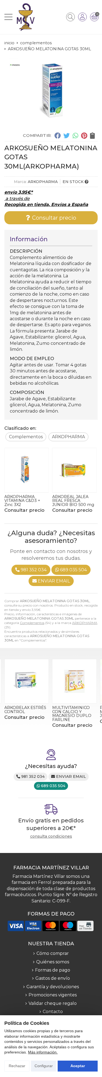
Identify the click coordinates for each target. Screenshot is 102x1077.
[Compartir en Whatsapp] (75, 135)
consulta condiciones (51, 836)
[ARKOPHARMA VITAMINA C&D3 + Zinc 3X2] (27, 470)
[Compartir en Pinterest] (84, 135)
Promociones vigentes (53, 994)
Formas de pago (52, 970)
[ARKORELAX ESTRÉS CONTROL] (27, 681)
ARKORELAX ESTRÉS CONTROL (25, 709)
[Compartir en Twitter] (66, 135)
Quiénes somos (52, 961)
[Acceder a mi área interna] (82, 17)
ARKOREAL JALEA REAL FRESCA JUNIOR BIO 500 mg (73, 500)
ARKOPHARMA (84, 623)
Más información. (43, 1052)
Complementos (32, 623)
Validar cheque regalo (53, 1003)
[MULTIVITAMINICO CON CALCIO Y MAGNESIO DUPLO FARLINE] (74, 681)
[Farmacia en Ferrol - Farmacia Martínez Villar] (26, 17)
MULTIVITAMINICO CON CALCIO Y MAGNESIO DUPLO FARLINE (71, 713)
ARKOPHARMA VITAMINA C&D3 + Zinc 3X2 (22, 500)
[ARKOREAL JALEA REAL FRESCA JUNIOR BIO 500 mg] (74, 470)
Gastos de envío (52, 978)
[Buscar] (70, 17)
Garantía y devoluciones (52, 986)
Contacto (53, 1011)
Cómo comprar (52, 953)
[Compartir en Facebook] (57, 135)
